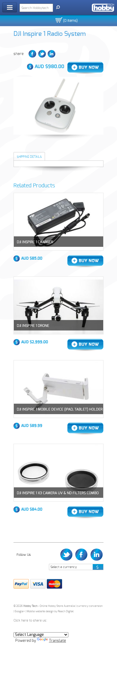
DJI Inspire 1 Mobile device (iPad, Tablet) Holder (60, 409)
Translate (57, 641)
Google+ (20, 611)
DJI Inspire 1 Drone (33, 325)
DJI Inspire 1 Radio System (50, 34)
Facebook (32, 54)
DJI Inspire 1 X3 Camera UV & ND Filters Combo (58, 493)
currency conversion (90, 606)
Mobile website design (40, 611)
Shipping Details (29, 156)
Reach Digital (66, 611)
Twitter (42, 54)
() (70, 20)
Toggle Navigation (9, 7)
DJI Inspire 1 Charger (35, 242)
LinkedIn (52, 54)
